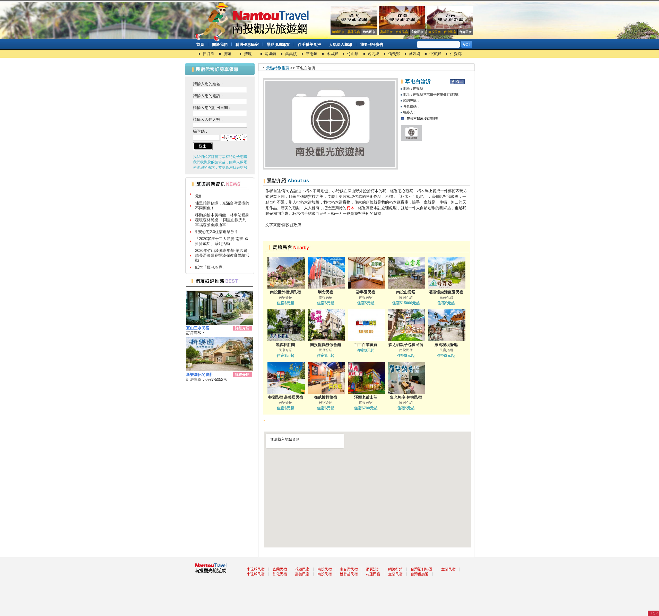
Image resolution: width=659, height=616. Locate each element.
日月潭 (208, 54)
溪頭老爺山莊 (365, 397)
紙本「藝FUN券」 (210, 259)
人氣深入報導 (340, 44)
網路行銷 (395, 569)
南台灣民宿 (349, 569)
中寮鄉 (435, 54)
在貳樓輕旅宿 (325, 397)
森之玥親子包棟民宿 (405, 344)
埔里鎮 (270, 54)
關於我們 (220, 44)
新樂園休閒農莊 (199, 374)
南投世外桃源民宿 (285, 292)
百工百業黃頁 (365, 344)
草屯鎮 (311, 54)
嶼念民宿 (325, 292)
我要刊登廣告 (371, 44)
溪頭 (227, 54)
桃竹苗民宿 (349, 574)
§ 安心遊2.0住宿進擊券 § (216, 223)
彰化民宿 (280, 574)
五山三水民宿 (197, 328)
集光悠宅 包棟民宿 (406, 397)
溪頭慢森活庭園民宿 (446, 292)
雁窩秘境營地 (446, 344)
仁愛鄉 (456, 54)
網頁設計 (373, 569)
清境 (248, 54)
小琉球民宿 (256, 569)
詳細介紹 (242, 328)
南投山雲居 (405, 292)
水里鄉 (332, 54)
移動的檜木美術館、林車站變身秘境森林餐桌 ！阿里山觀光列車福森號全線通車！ (222, 211)
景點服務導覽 (278, 44)
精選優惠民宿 (247, 44)
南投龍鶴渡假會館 (325, 344)
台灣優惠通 (420, 574)
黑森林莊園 (285, 344)
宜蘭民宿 (280, 569)
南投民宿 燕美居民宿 (285, 397)
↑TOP (653, 613)
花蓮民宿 (302, 569)
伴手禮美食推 (309, 44)
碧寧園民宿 (365, 292)
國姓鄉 (414, 54)
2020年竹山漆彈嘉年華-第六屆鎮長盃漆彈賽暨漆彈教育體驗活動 (222, 247)
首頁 (200, 44)
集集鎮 (291, 54)
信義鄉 (394, 54)
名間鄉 (373, 54)
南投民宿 (324, 569)
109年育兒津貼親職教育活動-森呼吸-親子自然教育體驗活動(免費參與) (222, 271)
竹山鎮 (353, 54)
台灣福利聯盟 (421, 569)
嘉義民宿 (302, 574)
